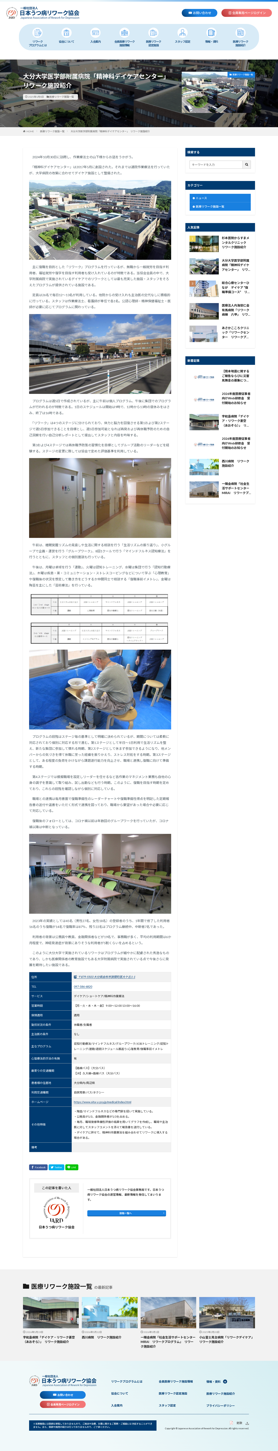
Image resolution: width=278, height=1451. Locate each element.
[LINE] (71, 1167)
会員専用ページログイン (249, 13)
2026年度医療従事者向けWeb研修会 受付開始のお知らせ (236, 398)
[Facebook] (38, 1167)
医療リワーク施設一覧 (61, 96)
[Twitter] (56, 1167)
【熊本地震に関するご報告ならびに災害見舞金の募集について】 (235, 376)
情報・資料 (211, 41)
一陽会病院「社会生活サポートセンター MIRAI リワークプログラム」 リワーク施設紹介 (236, 488)
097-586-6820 (83, 986)
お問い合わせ (202, 13)
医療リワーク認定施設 (153, 43)
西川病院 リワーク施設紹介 (235, 463)
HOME (30, 131)
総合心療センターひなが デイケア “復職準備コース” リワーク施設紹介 (236, 287)
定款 (239, 1423)
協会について (66, 41)
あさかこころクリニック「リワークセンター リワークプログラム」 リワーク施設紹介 (236, 332)
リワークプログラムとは (38, 43)
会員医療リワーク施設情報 (124, 43)
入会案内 (95, 41)
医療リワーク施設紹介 (240, 43)
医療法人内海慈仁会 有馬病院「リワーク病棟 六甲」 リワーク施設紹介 (236, 310)
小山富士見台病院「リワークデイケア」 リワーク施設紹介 (227, 1339)
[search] (247, 164)
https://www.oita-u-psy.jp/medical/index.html (102, 1102)
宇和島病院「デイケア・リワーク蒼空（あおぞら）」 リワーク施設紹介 (236, 421)
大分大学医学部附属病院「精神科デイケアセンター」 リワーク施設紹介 (110, 131)
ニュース (201, 198)
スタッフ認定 (182, 41)
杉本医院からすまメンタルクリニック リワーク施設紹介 (235, 242)
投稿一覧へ (125, 1213)
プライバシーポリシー (220, 1405)
